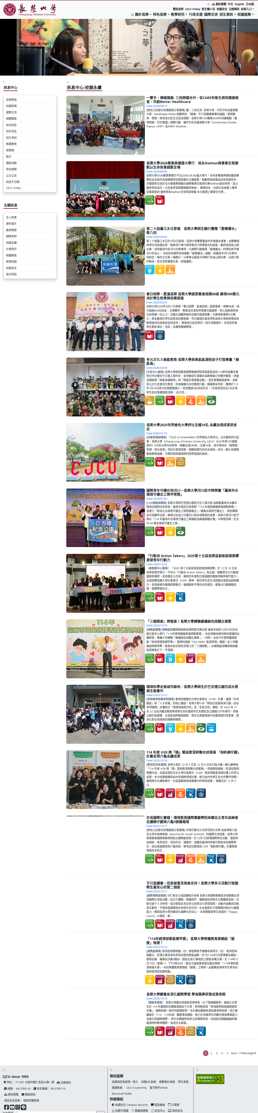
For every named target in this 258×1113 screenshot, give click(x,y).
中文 (230, 4)
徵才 (8, 156)
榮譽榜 (10, 150)
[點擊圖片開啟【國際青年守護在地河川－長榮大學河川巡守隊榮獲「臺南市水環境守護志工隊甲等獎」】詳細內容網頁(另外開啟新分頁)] (105, 518)
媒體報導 (11, 118)
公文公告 (11, 175)
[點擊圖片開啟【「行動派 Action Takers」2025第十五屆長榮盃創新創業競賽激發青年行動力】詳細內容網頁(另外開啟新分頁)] (105, 583)
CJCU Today (192, 9)
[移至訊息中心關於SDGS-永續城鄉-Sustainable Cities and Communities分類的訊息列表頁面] (170, 269)
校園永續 (11, 242)
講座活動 (11, 163)
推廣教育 (11, 144)
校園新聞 (11, 106)
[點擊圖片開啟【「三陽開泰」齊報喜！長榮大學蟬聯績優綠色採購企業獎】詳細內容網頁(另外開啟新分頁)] (105, 649)
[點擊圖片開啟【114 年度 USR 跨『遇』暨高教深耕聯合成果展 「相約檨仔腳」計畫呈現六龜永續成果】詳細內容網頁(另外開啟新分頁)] (105, 780)
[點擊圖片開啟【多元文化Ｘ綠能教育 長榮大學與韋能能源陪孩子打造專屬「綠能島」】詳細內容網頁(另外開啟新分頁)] (105, 387)
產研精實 (11, 230)
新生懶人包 (208, 9)
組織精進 (11, 255)
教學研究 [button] (178, 14)
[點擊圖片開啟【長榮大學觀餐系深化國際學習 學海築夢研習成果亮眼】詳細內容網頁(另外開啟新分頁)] (105, 1042)
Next (234, 1087)
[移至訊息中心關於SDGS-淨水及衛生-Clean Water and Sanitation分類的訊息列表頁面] (150, 269)
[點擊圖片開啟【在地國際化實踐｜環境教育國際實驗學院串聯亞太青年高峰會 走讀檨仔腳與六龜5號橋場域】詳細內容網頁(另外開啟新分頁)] (105, 845)
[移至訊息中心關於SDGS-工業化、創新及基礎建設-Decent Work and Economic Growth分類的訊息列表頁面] (191, 400)
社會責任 (11, 249)
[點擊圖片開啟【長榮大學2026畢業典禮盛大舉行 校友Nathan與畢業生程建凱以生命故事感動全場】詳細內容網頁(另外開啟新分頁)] (105, 191)
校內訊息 (11, 125)
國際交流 (211, 14)
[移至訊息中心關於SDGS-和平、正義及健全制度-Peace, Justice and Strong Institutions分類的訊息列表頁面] (180, 597)
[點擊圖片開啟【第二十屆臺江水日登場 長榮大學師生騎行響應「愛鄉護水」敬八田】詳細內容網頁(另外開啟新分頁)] (105, 256)
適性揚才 (11, 223)
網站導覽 (220, 4)
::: (208, 4)
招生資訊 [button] (226, 14)
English (239, 4)
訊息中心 (10, 87)
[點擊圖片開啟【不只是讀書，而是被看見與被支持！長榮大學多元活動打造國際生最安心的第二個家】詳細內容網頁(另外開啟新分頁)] (105, 911)
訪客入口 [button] (246, 9)
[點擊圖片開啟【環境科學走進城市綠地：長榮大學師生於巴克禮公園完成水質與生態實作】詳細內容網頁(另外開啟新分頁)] (105, 714)
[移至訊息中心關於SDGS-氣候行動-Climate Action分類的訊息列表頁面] (211, 400)
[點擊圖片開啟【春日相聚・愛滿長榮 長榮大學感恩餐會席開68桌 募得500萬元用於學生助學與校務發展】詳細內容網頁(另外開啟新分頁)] (105, 322)
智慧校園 (11, 261)
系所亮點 (11, 274)
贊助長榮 (178, 9)
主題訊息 (10, 205)
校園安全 (222, 9)
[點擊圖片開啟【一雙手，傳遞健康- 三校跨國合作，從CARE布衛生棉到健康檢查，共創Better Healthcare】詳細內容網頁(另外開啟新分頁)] (105, 125)
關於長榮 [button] (142, 14)
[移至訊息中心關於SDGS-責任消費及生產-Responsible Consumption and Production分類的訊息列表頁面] (180, 462)
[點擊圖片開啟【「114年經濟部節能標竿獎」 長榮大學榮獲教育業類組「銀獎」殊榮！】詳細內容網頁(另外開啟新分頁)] (105, 976)
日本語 (250, 4)
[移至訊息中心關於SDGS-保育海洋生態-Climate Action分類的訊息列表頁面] (211, 728)
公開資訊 (234, 9)
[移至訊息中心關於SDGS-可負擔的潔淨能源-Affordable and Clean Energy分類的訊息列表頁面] (160, 269)
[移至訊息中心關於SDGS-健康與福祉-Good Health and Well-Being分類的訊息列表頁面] (150, 200)
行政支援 (196, 14)
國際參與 (11, 236)
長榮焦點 (11, 99)
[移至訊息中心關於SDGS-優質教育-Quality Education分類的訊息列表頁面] (160, 200)
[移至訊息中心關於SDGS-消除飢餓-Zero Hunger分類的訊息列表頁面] (150, 400)
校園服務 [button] (244, 14)
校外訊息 (11, 131)
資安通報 (11, 169)
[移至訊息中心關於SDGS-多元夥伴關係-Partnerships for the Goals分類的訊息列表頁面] (160, 335)
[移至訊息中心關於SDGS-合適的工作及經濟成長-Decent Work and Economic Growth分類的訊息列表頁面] (191, 658)
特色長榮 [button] (160, 14)
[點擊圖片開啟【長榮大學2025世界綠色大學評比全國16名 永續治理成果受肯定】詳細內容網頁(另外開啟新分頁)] (105, 452)
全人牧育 (11, 217)
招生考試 (11, 137)
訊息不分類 (12, 182)
